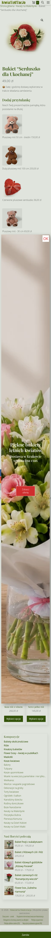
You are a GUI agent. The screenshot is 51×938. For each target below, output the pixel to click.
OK (45, 238)
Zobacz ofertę (25, 491)
